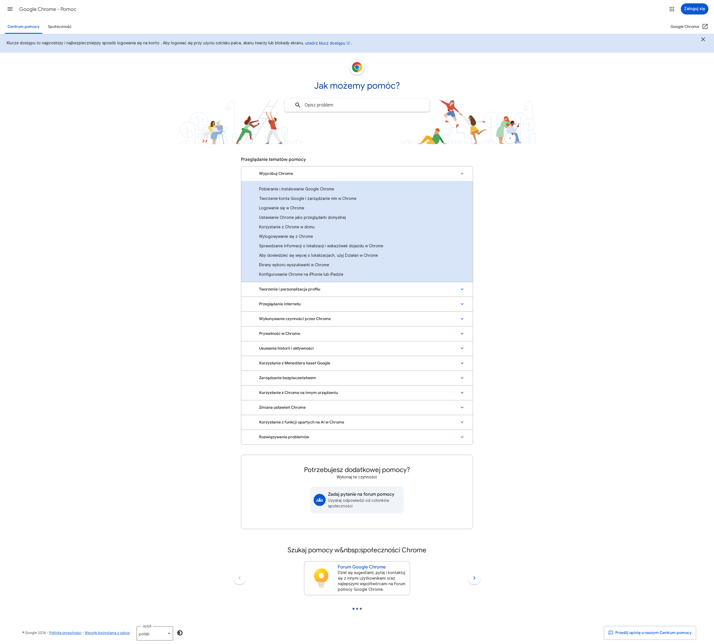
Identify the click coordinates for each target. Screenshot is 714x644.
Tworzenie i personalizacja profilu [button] (289, 289)
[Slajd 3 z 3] (361, 609)
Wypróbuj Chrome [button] (276, 173)
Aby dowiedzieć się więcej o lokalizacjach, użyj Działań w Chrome (318, 255)
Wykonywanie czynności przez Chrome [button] (295, 318)
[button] (10, 9)
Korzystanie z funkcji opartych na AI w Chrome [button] (301, 422)
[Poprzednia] (239, 578)
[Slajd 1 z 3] (353, 609)
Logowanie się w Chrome (281, 207)
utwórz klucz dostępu (325, 43)
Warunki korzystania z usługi (107, 633)
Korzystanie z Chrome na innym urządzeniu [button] (298, 392)
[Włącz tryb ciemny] (180, 633)
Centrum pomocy (24, 26)
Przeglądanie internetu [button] (280, 304)
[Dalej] (474, 578)
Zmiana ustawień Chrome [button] (282, 407)
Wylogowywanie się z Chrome (286, 236)
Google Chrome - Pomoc (47, 9)
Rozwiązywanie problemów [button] (284, 437)
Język (146, 626)
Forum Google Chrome (362, 567)
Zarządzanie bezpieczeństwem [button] (287, 378)
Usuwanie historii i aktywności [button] (286, 348)
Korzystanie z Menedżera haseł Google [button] (294, 363)
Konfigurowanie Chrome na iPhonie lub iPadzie (301, 274)
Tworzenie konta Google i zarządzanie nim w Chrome (307, 198)
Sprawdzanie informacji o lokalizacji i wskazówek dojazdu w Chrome (321, 245)
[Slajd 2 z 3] (357, 609)
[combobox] (357, 105)
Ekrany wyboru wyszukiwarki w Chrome (294, 264)
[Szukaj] (298, 105)
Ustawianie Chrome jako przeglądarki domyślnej (302, 217)
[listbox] (154, 633)
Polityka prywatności (65, 633)
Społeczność (60, 26)
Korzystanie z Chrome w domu (287, 226)
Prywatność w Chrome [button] (279, 333)
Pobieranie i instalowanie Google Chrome (296, 189)
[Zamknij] (703, 40)
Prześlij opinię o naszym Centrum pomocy (653, 632)
